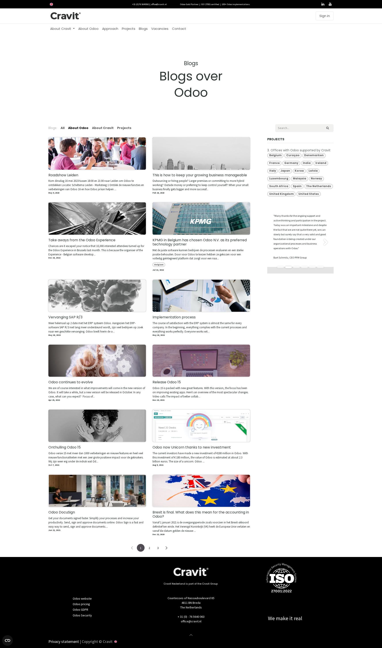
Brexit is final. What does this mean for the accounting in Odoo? (201, 514)
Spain (297, 186)
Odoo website (82, 598)
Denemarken (314, 155)
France (274, 163)
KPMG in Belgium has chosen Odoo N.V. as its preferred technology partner (200, 242)
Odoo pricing (81, 604)
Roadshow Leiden (63, 175)
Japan (285, 171)
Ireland (320, 163)
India (307, 163)
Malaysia (299, 178)
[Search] (328, 128)
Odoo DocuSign (61, 512)
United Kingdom (281, 194)
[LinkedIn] (322, 4)
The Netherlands (318, 186)
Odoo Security (82, 615)
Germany (291, 163)
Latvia (313, 171)
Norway (316, 178)
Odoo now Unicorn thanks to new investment (192, 447)
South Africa (278, 186)
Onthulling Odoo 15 (64, 447)
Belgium (158, 264)
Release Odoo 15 (167, 382)
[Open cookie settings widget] (7, 640)
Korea (299, 171)
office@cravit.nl (159, 4)
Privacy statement (63, 641)
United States (308, 194)
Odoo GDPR (80, 610)
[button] (191, 635)
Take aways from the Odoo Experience (81, 240)
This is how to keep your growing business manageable (200, 175)
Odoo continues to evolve (70, 382)
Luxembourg (278, 178)
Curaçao (293, 155)
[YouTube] (330, 4)
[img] (331, 243)
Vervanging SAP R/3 (65, 317)
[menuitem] (62, 29)
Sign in (324, 15)
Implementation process (174, 317)
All (63, 128)
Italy (272, 171)
